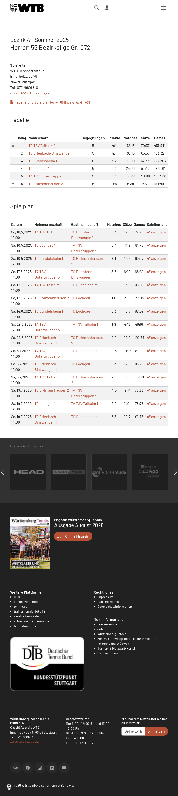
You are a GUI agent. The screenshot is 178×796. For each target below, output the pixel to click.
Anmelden (156, 731)
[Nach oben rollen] (169, 787)
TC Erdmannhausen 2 (46, 183)
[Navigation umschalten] (164, 8)
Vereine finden (107, 653)
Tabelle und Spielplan (52, 102)
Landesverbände (26, 602)
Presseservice (107, 624)
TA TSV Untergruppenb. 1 (49, 176)
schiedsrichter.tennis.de (31, 621)
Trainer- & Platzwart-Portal (116, 648)
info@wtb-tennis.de (24, 742)
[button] (9, 786)
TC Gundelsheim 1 (43, 160)
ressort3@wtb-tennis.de (30, 93)
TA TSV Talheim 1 (42, 145)
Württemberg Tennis (111, 634)
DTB (17, 597)
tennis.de (20, 606)
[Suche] (97, 7)
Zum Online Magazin (73, 536)
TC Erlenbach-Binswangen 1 (51, 153)
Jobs (101, 629)
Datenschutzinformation (114, 606)
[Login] (107, 7)
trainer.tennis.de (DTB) (30, 611)
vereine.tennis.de (26, 616)
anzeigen (158, 232)
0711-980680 (24, 737)
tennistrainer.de (25, 626)
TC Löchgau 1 (39, 168)
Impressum (105, 597)
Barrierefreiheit (108, 602)
